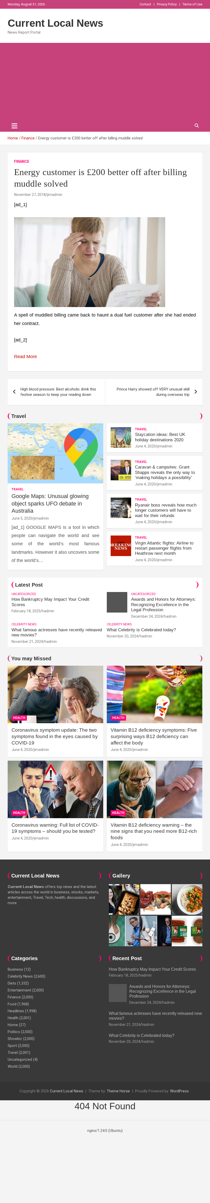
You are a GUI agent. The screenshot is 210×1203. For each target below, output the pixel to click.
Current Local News (55, 23)
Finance (21, 161)
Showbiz (15, 1038)
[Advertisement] (105, 81)
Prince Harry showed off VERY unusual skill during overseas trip (153, 392)
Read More (25, 356)
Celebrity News (24, 624)
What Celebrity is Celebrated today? (141, 629)
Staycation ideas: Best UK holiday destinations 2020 (160, 437)
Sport (12, 1045)
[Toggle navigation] (14, 126)
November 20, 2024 (122, 636)
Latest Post (29, 585)
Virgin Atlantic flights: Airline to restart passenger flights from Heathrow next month (164, 548)
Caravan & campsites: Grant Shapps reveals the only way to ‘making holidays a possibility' (165, 472)
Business (15, 969)
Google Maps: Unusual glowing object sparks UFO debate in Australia (50, 503)
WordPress (179, 1091)
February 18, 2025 (26, 611)
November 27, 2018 (30, 195)
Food (12, 1004)
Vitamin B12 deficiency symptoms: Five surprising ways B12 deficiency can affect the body (154, 736)
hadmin (48, 611)
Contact (145, 4)
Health (19, 718)
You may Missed (31, 658)
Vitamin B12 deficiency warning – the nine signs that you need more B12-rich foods (154, 831)
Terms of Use (192, 4)
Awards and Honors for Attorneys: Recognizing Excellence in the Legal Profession (163, 604)
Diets (12, 983)
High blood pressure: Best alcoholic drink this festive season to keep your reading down (58, 392)
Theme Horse (118, 1091)
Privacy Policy (167, 4)
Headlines (16, 1011)
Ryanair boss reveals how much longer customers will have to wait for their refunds (165, 510)
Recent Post (127, 958)
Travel (18, 416)
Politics (14, 1031)
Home (13, 1025)
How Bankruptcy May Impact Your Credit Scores (153, 969)
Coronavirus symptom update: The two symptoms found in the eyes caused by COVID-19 (55, 736)
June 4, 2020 (145, 446)
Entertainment (19, 990)
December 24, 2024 (147, 616)
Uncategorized (24, 594)
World (12, 1066)
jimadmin (54, 195)
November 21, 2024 (27, 641)
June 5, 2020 (22, 518)
